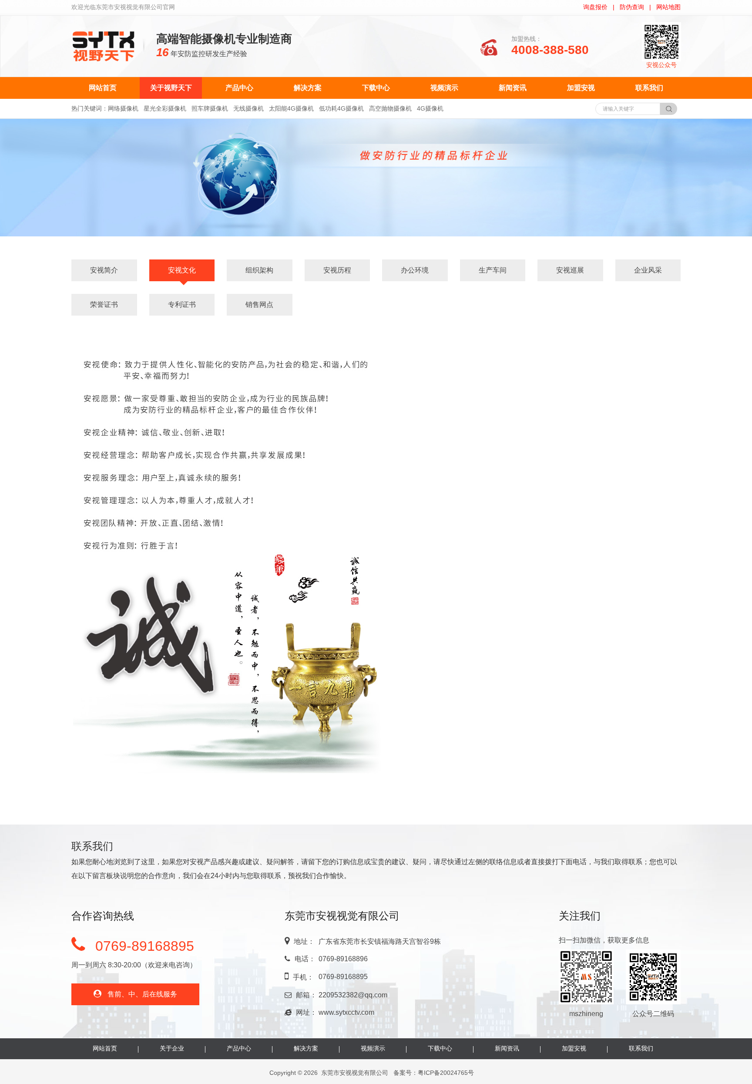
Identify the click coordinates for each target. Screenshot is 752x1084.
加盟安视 (581, 87)
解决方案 (308, 87)
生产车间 (493, 270)
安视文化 (182, 270)
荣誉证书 (104, 304)
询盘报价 (595, 6)
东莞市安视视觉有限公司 (354, 1072)
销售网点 (259, 304)
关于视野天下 (171, 87)
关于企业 (172, 1048)
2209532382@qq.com (353, 995)
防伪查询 (632, 6)
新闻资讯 (513, 87)
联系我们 (649, 87)
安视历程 (337, 270)
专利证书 (182, 304)
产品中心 (239, 87)
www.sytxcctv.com (346, 1012)
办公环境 (415, 270)
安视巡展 (570, 270)
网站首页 (103, 87)
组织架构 (259, 270)
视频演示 (444, 87)
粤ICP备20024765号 (446, 1072)
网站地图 (668, 6)
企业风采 (648, 270)
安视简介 (104, 270)
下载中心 (376, 87)
